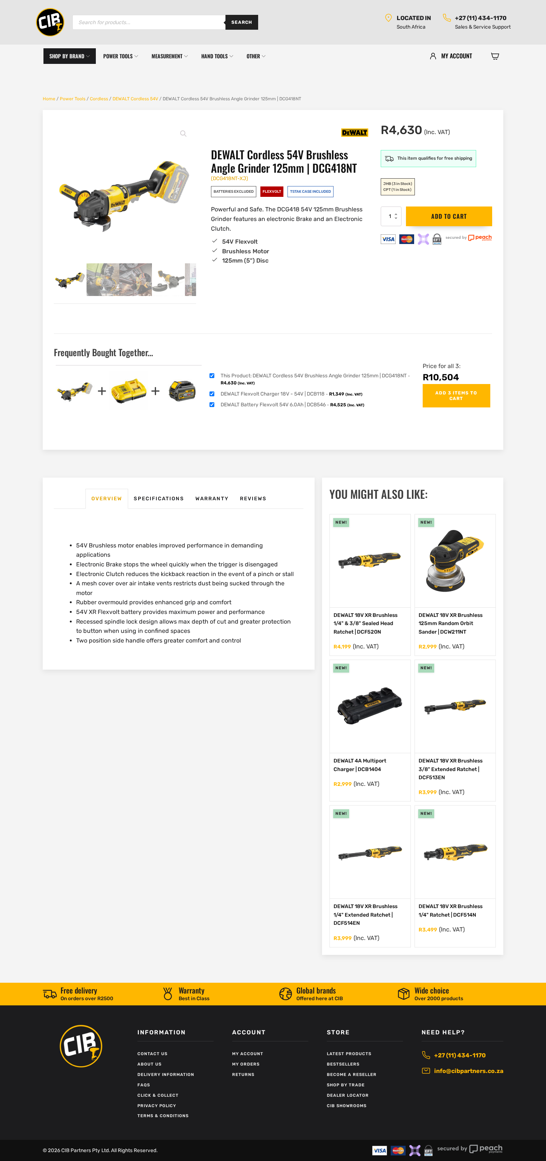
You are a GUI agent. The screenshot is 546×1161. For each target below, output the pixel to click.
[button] (495, 56)
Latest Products (349, 1053)
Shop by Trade (346, 1085)
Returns (243, 1074)
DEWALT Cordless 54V (135, 98)
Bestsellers (343, 1064)
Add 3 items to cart (456, 395)
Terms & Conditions (163, 1115)
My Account (247, 1053)
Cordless (99, 98)
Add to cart (449, 216)
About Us (149, 1064)
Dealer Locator (348, 1095)
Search (241, 22)
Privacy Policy (156, 1105)
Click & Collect (158, 1095)
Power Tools (72, 98)
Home (49, 98)
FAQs (143, 1085)
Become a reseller (352, 1074)
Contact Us (152, 1053)
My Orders (246, 1064)
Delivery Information (165, 1074)
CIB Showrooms (347, 1105)
